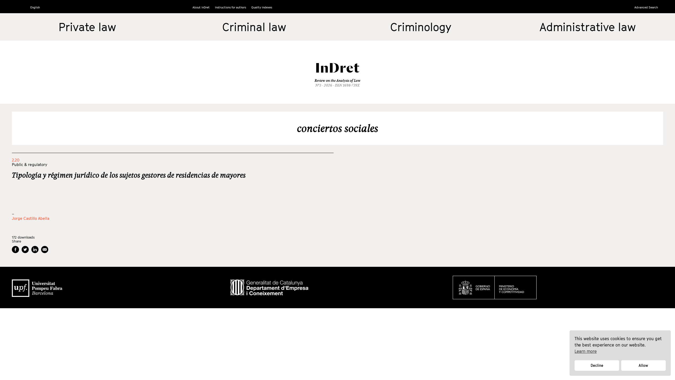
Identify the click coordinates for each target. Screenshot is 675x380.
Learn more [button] (586, 351)
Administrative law (587, 27)
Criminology (420, 27)
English (35, 7)
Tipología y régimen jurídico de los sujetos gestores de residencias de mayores (128, 175)
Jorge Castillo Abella (30, 218)
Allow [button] (643, 365)
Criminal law (254, 27)
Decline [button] (597, 365)
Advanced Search (646, 7)
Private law (87, 27)
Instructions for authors (230, 7)
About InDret (201, 7)
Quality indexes (261, 7)
